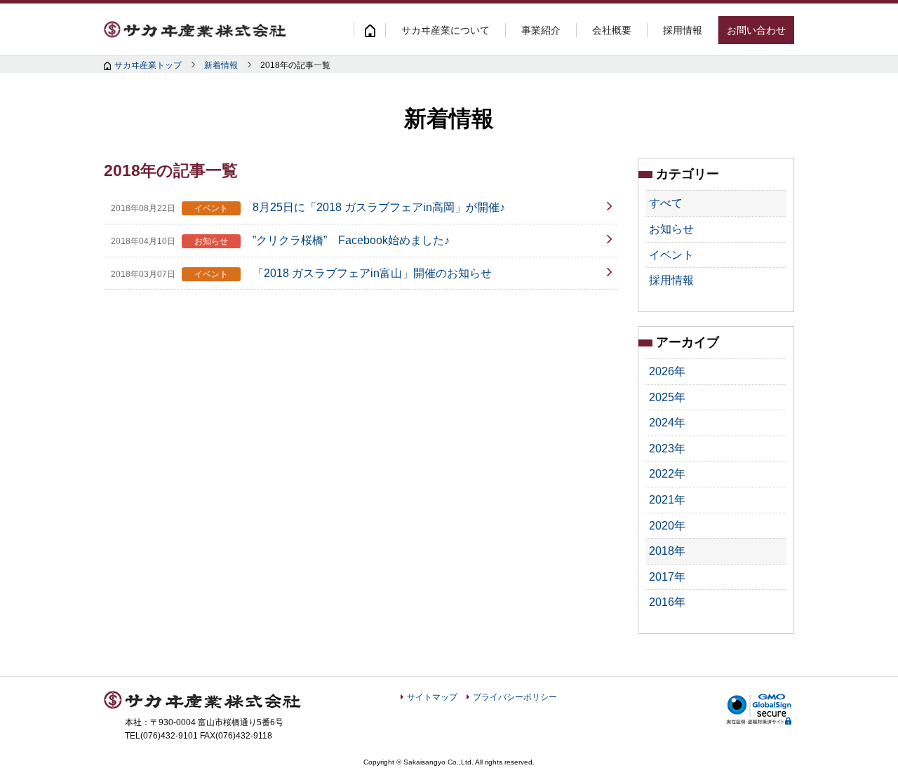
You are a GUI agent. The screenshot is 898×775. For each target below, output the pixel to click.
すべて (666, 203)
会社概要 (611, 30)
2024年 (667, 423)
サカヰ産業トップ (148, 65)
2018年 (667, 551)
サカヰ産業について (445, 30)
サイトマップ (432, 697)
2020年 (667, 526)
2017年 (667, 577)
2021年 (667, 500)
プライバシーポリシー (515, 697)
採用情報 (682, 30)
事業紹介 (541, 30)
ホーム (369, 29)
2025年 (667, 397)
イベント (671, 255)
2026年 (667, 371)
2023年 (667, 448)
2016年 (667, 602)
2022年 (667, 474)
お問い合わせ (756, 30)
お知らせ (671, 229)
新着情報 (221, 65)
